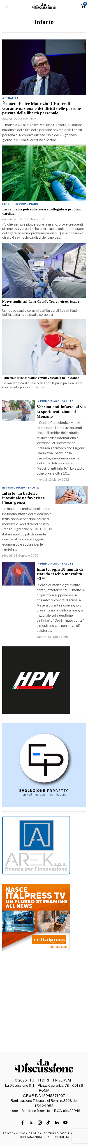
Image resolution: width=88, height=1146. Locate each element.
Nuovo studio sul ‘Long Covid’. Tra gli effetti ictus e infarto (41, 303)
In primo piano (26, 204)
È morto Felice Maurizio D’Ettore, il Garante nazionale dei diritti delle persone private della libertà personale (41, 108)
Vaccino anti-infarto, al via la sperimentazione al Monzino (61, 412)
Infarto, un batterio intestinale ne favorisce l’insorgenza (23, 498)
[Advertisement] (44, 1005)
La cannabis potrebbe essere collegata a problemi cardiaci (42, 211)
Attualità (10, 98)
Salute (67, 401)
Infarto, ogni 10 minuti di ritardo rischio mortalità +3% (60, 574)
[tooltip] (22, 1122)
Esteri (7, 204)
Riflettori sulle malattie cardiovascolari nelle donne (40, 378)
